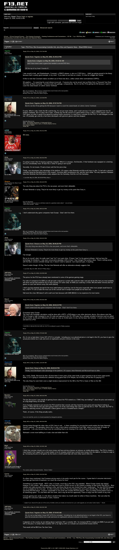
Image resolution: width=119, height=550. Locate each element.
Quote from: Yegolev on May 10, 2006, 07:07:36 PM (43, 103)
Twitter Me (26, 126)
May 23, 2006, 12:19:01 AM (35, 446)
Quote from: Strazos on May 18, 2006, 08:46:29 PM (43, 244)
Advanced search (46, 28)
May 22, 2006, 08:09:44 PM (35, 421)
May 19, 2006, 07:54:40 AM (35, 333)
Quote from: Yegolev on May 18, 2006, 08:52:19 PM (43, 305)
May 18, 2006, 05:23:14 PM (35, 130)
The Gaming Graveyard (33, 36)
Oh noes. (26, 135)
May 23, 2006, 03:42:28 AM (35, 474)
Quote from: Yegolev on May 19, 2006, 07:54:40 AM (43, 513)
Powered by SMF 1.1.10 (47, 548)
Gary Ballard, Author (29, 125)
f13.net (6, 36)
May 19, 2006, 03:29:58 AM (35, 273)
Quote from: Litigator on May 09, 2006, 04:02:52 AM (45, 61)
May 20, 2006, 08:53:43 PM (35, 395)
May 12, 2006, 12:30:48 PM (35, 97)
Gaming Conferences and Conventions (54, 36)
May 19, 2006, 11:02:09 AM (34, 362)
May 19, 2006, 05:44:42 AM (35, 299)
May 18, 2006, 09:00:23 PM (35, 238)
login (23, 16)
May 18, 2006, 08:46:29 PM (35, 182)
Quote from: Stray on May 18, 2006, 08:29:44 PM (42, 368)
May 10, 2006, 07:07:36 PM (35, 51)
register (30, 16)
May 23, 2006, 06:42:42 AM (35, 507)
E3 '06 (69, 36)
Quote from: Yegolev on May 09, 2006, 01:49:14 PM (43, 57)
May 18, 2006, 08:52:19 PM (35, 208)
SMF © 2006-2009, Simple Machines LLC (66, 548)
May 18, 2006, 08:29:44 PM (35, 157)
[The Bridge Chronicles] (5, 121)
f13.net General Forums (17, 36)
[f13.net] (5, 154)
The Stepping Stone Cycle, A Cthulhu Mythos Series (41, 123)
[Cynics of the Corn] (5, 77)
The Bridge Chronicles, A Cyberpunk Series (39, 122)
